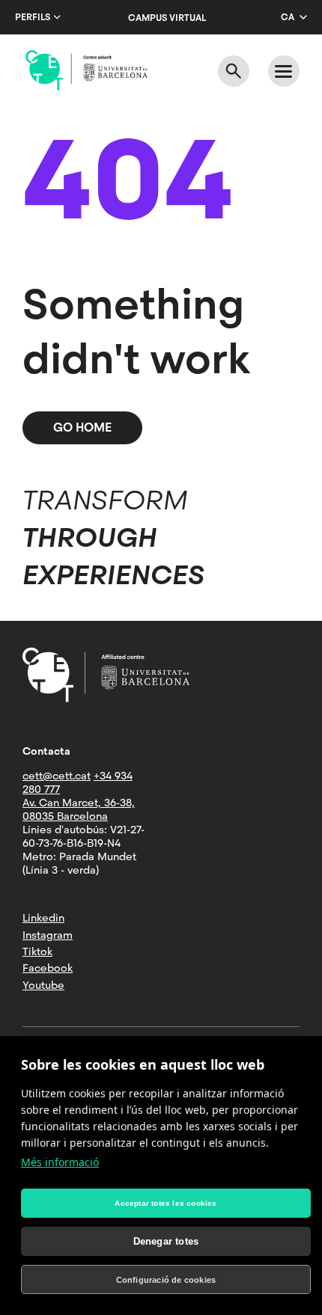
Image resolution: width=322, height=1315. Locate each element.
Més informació (60, 1162)
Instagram (47, 935)
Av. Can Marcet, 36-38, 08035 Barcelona (78, 809)
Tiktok (37, 951)
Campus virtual (167, 18)
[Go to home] (86, 70)
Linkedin (43, 918)
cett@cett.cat (56, 775)
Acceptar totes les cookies (165, 1203)
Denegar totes (166, 1241)
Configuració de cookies (166, 1279)
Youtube (43, 985)
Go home (82, 427)
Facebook (47, 968)
